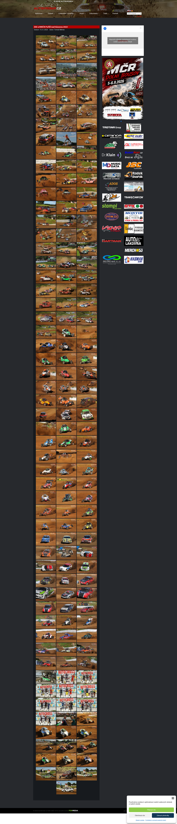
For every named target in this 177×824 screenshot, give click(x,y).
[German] (132, 11)
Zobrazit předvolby (163, 815)
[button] (173, 798)
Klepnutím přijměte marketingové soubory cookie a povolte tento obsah (122, 41)
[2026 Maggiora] (123, 119)
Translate (139, 16)
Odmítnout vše (140, 815)
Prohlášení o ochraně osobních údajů (155, 820)
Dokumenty (93, 13)
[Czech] (128, 11)
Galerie (50, 13)
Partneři (115, 13)
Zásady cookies (140, 820)
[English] (130, 11)
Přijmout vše (151, 810)
